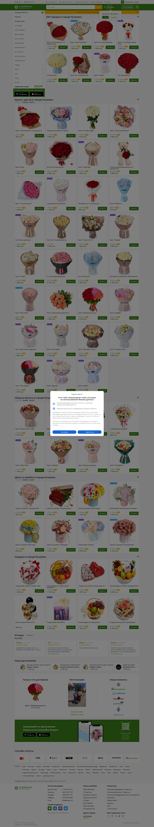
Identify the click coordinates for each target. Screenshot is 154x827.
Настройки (64, 432)
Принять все (90, 432)
